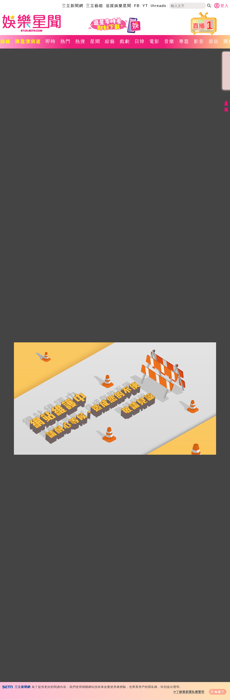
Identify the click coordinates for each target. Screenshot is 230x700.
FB (137, 6)
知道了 (220, 691)
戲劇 (125, 41)
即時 (51, 41)
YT (145, 6)
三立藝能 (94, 6)
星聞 (95, 41)
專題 (184, 41)
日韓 (140, 41)
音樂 (169, 41)
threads (158, 6)
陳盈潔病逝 (28, 41)
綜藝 (110, 41)
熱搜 (80, 41)
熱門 (65, 41)
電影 (154, 41)
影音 (199, 41)
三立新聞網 (72, 6)
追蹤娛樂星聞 (118, 6)
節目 (214, 41)
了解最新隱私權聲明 (190, 691)
